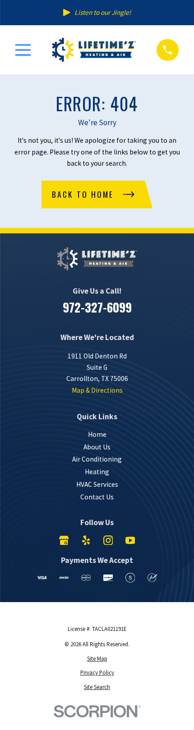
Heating (97, 471)
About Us (97, 447)
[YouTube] (130, 540)
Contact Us (97, 497)
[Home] (94, 50)
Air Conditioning (97, 459)
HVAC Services (97, 484)
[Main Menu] (23, 50)
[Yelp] (86, 540)
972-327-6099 (97, 307)
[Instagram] (108, 540)
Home (97, 434)
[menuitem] (96, 659)
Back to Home (83, 194)
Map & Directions (97, 390)
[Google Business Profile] (64, 540)
